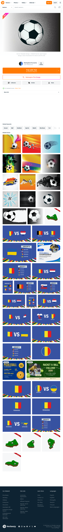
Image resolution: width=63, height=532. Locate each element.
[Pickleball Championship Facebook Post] (49, 251)
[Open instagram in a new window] (21, 525)
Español (51, 497)
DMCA (21, 498)
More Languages (53, 506)
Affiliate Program (22, 501)
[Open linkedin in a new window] (24, 525)
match (34, 127)
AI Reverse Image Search (6, 509)
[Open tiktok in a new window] (29, 525)
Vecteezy (5, 497)
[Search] (55, 7)
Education (5, 504)
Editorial (31, 2)
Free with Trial (31, 70)
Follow (41, 64)
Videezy (5, 499)
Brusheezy (5, 494)
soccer (6, 127)
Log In (55, 2)
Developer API (6, 506)
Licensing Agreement (23, 495)
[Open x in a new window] (32, 525)
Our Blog (39, 501)
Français (51, 504)
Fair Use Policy (54, 527)
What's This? (18, 88)
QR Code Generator (5, 517)
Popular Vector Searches (24, 505)
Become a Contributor (40, 504)
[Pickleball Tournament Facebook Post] (14, 369)
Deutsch (51, 501)
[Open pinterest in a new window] (27, 525)
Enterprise (5, 501)
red (50, 127)
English (51, 494)
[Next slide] (56, 127)
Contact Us (40, 497)
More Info (6, 91)
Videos (24, 2)
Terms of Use (48, 526)
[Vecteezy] (2, 2)
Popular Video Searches (23, 512)
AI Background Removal (7, 513)
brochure (42, 127)
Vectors (8, 2)
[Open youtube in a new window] (35, 525)
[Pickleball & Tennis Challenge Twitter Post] (43, 369)
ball (12, 127)
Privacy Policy (55, 526)
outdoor (19, 127)
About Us (39, 499)
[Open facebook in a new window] (19, 525)
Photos (16, 2)
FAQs (38, 494)
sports (27, 127)
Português (51, 499)
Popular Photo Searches (24, 508)
